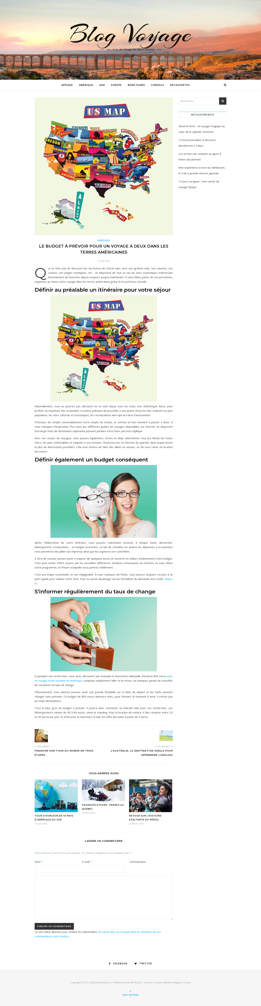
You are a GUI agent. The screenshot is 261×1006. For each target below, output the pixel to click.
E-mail (87, 861)
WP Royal (136, 982)
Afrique (67, 85)
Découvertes (180, 85)
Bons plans (136, 85)
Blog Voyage (130, 34)
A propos (157, 982)
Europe (116, 85)
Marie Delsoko (103, 982)
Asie (102, 85)
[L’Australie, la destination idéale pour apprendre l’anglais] (166, 735)
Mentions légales (172, 982)
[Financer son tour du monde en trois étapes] (41, 735)
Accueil (148, 982)
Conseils (157, 85)
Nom (39, 861)
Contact (187, 982)
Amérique (86, 85)
